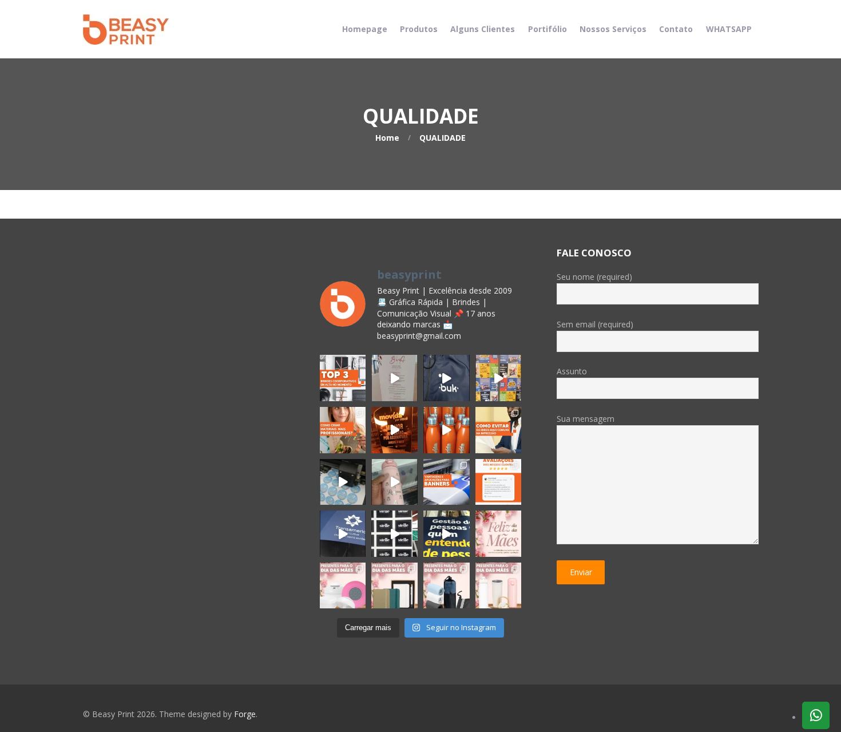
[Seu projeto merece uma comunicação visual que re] (394, 534)
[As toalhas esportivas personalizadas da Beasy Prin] (446, 586)
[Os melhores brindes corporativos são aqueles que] (343, 378)
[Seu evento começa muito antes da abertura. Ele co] (446, 534)
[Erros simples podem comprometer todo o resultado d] (498, 430)
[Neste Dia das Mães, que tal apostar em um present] (498, 586)
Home (387, 137)
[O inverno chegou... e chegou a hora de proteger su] (446, 378)
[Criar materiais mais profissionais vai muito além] (343, 430)
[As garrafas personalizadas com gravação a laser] (394, 482)
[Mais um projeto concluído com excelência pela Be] (498, 378)
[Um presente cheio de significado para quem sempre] (394, 586)
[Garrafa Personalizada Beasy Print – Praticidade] (446, 430)
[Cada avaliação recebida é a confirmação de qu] (498, 482)
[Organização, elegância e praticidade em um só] (394, 378)
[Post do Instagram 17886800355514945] (498, 534)
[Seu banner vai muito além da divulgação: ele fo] (446, 482)
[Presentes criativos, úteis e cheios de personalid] (343, 586)
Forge (245, 714)
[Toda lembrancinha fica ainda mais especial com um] (343, 482)
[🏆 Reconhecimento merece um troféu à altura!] (394, 430)
